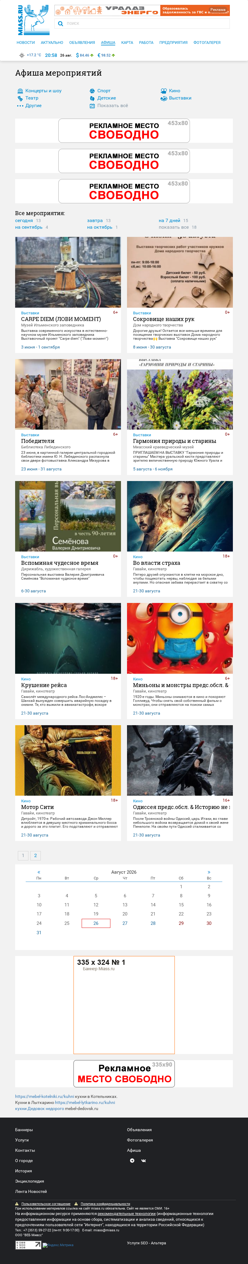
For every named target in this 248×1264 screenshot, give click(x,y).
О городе (24, 1160)
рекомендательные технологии (127, 1213)
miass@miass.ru (106, 1230)
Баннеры (24, 1129)
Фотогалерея (140, 1140)
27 (124, 923)
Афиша (134, 1150)
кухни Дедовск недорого (39, 1108)
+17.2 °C (34, 55)
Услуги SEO (137, 1243)
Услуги (22, 1140)
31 (39, 932)
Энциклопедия (29, 1181)
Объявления (139, 1129)
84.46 (84, 55)
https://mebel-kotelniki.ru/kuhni (44, 1096)
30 (209, 923)
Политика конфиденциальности (105, 1204)
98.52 (106, 55)
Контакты (25, 1150)
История (23, 1170)
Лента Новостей (31, 1191)
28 (153, 923)
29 (181, 923)
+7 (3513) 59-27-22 (37, 1230)
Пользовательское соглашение (45, 1204)
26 (95, 923)
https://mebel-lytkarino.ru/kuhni (85, 1102)
